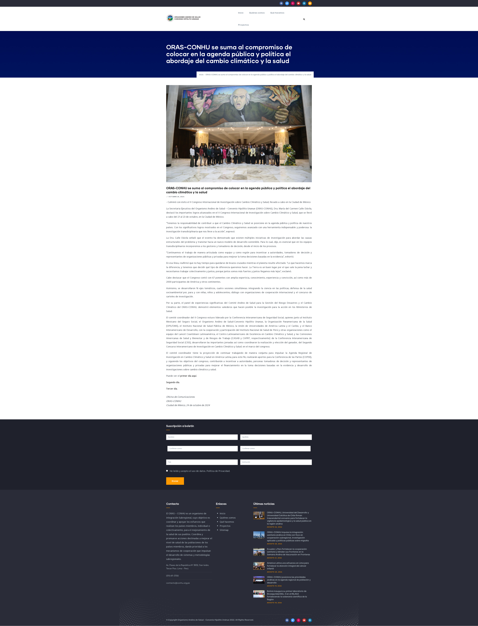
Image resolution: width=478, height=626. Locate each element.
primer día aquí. (188, 376)
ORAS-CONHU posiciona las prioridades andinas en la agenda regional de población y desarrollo (289, 580)
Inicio (240, 12)
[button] (239, 87)
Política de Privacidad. (218, 471)
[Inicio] (183, 18)
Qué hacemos (277, 12)
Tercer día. (172, 389)
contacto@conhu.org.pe (178, 583)
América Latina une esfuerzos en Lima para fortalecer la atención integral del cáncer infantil (288, 566)
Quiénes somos (257, 12)
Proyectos (243, 25)
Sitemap (224, 530)
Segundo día (172, 382)
